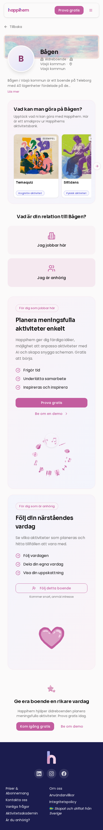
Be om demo (72, 726)
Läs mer (13, 92)
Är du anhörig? (18, 820)
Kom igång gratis (35, 726)
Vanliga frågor (17, 806)
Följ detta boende (55, 588)
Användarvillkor (61, 795)
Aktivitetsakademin (22, 813)
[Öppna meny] (90, 10)
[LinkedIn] (39, 773)
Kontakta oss (16, 800)
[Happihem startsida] (18, 10)
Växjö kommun (52, 64)
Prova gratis (69, 10)
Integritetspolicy (62, 801)
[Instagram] (51, 773)
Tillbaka (16, 26)
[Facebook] (64, 773)
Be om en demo (49, 413)
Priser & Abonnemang (17, 791)
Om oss (55, 788)
